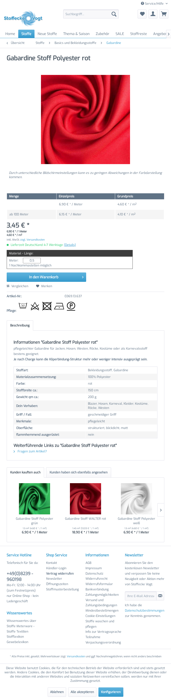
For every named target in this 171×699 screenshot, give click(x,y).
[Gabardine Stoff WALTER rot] (85, 498)
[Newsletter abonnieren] (160, 596)
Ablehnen (57, 692)
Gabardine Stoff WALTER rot (85, 519)
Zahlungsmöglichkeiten (102, 595)
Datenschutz (94, 573)
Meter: (13, 260)
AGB (88, 563)
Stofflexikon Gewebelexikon (17, 639)
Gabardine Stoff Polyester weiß (136, 521)
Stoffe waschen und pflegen (100, 624)
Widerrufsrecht (97, 579)
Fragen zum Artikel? (32, 451)
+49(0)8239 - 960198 (20, 576)
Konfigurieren (111, 692)
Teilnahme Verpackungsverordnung (103, 640)
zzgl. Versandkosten (32, 239)
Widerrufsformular (99, 584)
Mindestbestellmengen (102, 610)
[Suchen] (114, 14)
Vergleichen (19, 286)
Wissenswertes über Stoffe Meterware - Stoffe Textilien (21, 626)
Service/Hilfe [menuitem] (154, 4)
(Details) (70, 245)
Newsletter (54, 579)
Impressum (94, 568)
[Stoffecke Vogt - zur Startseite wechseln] (24, 18)
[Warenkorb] (163, 14)
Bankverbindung (97, 589)
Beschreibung (20, 325)
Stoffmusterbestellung (62, 589)
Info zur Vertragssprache (103, 632)
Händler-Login (56, 568)
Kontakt (51, 563)
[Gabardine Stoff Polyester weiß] (136, 498)
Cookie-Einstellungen (100, 616)
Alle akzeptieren (82, 692)
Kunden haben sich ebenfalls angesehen (79, 472)
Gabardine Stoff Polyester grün (34, 521)
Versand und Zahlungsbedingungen (101, 603)
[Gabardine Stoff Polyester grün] (34, 498)
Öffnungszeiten (57, 584)
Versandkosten (76, 656)
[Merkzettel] (142, 14)
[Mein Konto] (153, 14)
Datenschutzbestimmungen (144, 610)
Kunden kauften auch (25, 472)
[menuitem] (91, 14)
